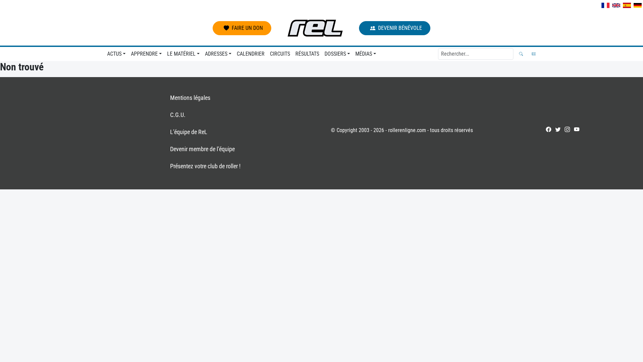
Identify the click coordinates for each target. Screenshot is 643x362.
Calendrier (251, 54)
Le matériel (181, 54)
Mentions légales (190, 97)
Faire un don (247, 28)
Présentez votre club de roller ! (205, 166)
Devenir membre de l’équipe (202, 149)
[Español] (627, 5)
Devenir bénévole (400, 28)
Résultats (307, 54)
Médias (363, 54)
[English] (616, 5)
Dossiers (335, 54)
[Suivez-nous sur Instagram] (567, 129)
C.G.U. (178, 114)
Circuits (280, 54)
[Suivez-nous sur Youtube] (576, 129)
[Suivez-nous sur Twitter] (558, 129)
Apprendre (144, 54)
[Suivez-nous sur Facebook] (548, 129)
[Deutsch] (638, 5)
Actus (114, 54)
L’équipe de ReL (188, 131)
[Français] (605, 5)
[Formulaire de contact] (534, 53)
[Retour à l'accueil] (315, 28)
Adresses (216, 54)
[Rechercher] (521, 53)
